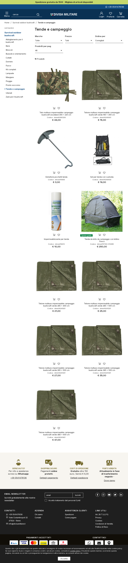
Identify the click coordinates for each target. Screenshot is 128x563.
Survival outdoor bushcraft (23, 23)
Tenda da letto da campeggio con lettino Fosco (101, 240)
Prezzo (68, 36)
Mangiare (10, 77)
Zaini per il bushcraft (14, 97)
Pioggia (9, 81)
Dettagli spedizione (79, 478)
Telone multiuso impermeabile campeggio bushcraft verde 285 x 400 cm (56, 304)
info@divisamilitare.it (17, 524)
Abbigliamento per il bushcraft (14, 40)
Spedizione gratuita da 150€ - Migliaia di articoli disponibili (64, 2)
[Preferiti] (59, 108)
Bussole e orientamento (16, 54)
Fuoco (8, 65)
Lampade (10, 73)
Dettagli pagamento (49, 478)
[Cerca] (38, 14)
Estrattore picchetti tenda (56, 177)
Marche (38, 36)
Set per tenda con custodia (102, 177)
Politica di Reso (101, 527)
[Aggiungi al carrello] (54, 108)
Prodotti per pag (43, 46)
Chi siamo (39, 514)
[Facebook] (98, 494)
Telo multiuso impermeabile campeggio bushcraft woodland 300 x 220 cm (56, 113)
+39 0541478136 (115, 7)
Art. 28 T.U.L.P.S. (102, 514)
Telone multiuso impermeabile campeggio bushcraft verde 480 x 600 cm (56, 433)
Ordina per (100, 36)
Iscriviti (78, 495)
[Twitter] (115, 494)
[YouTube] (109, 494)
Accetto (64, 558)
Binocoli (9, 50)
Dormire (9, 61)
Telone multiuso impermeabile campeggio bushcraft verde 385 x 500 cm (102, 369)
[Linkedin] (121, 494)
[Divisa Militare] (63, 14)
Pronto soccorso (13, 85)
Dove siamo (109, 480)
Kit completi (11, 69)
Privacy (98, 517)
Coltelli (9, 58)
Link (78, 500)
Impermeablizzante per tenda (56, 239)
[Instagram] (103, 494)
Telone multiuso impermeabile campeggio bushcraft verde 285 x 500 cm (102, 304)
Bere (8, 46)
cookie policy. (75, 551)
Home (6, 23)
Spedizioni (69, 514)
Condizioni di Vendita (104, 524)
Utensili (9, 93)
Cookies (98, 521)
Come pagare (70, 517)
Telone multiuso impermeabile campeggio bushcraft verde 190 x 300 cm (102, 113)
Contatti (38, 517)
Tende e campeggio (46, 23)
